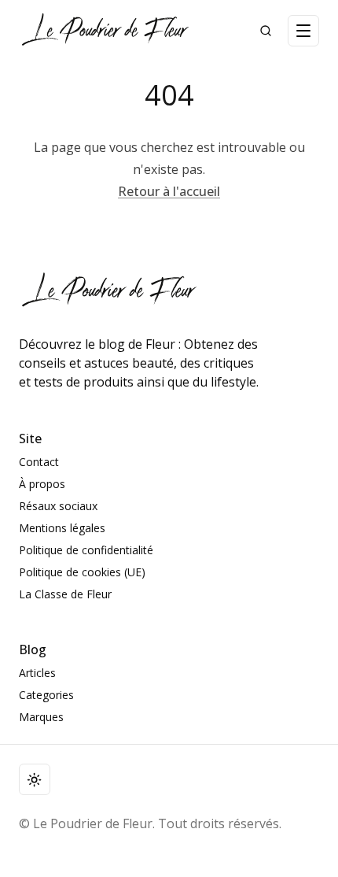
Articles (37, 672)
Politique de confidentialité (86, 549)
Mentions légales (62, 527)
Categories (46, 694)
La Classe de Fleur (65, 594)
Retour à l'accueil (169, 191)
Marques (41, 716)
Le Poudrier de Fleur (92, 823)
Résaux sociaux (58, 505)
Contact (39, 461)
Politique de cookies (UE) (82, 571)
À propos (42, 483)
